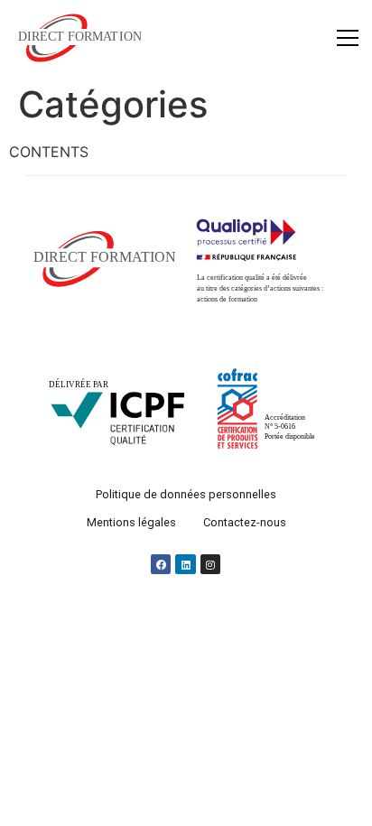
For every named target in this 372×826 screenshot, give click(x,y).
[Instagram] (210, 565)
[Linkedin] (186, 565)
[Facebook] (161, 565)
